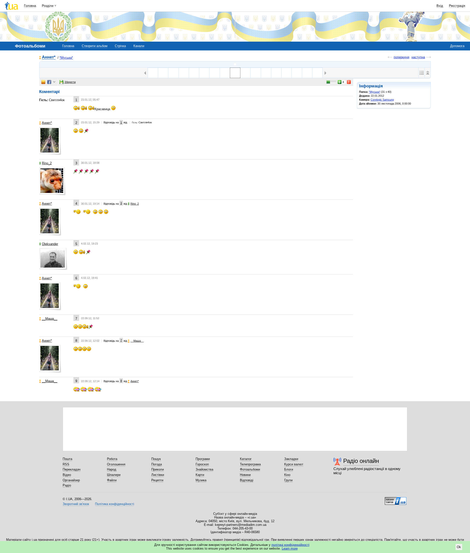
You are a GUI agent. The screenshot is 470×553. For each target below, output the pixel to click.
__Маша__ (49, 318)
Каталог (246, 459)
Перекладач (72, 469)
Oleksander (50, 244)
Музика (201, 480)
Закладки (291, 459)
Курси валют (293, 464)
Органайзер (71, 480)
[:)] (317, 73)
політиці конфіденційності (290, 545)
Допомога (457, 46)
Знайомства (204, 469)
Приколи (157, 469)
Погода (156, 464)
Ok (459, 547)
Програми (203, 459)
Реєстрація (457, 6)
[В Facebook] (49, 82)
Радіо (67, 485)
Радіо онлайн (361, 461)
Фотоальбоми (250, 469)
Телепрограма (250, 464)
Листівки (157, 475)
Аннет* (49, 57)
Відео (67, 475)
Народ (111, 469)
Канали (138, 46)
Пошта (67, 459)
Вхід (439, 6)
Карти (200, 475)
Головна (30, 6)
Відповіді (246, 480)
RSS (66, 464)
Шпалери (113, 475)
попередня (401, 57)
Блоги (288, 469)
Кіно (287, 475)
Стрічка (120, 46)
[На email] (43, 82)
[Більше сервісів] (54, 82)
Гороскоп (202, 464)
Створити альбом (94, 46)
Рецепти (157, 480)
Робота (112, 459)
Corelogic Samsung (382, 99)
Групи (288, 480)
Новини (245, 475)
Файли (112, 480)
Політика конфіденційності (114, 504)
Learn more (290, 548)
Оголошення (116, 464)
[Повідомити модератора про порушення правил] (349, 82)
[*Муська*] (235, 64)
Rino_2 (47, 163)
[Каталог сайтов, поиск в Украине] (395, 499)
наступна (418, 57)
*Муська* (66, 57)
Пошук (156, 459)
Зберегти (70, 82)
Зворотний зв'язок (76, 504)
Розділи (47, 6)
